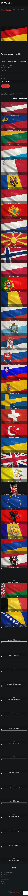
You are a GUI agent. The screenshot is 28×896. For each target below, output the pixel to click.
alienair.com (16, 892)
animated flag (10, 93)
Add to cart (5, 86)
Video (14, 92)
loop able (19, 93)
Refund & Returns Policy (7, 872)
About (2, 881)
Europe (9, 92)
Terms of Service (5, 877)
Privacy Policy (4, 874)
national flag (3, 94)
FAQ (2, 870)
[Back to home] (7, 3)
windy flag (12, 94)
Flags (12, 92)
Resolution (3, 78)
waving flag (8, 94)
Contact (3, 883)
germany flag (15, 93)
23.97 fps (4, 93)
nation (23, 93)
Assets (6, 92)
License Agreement (5, 879)
